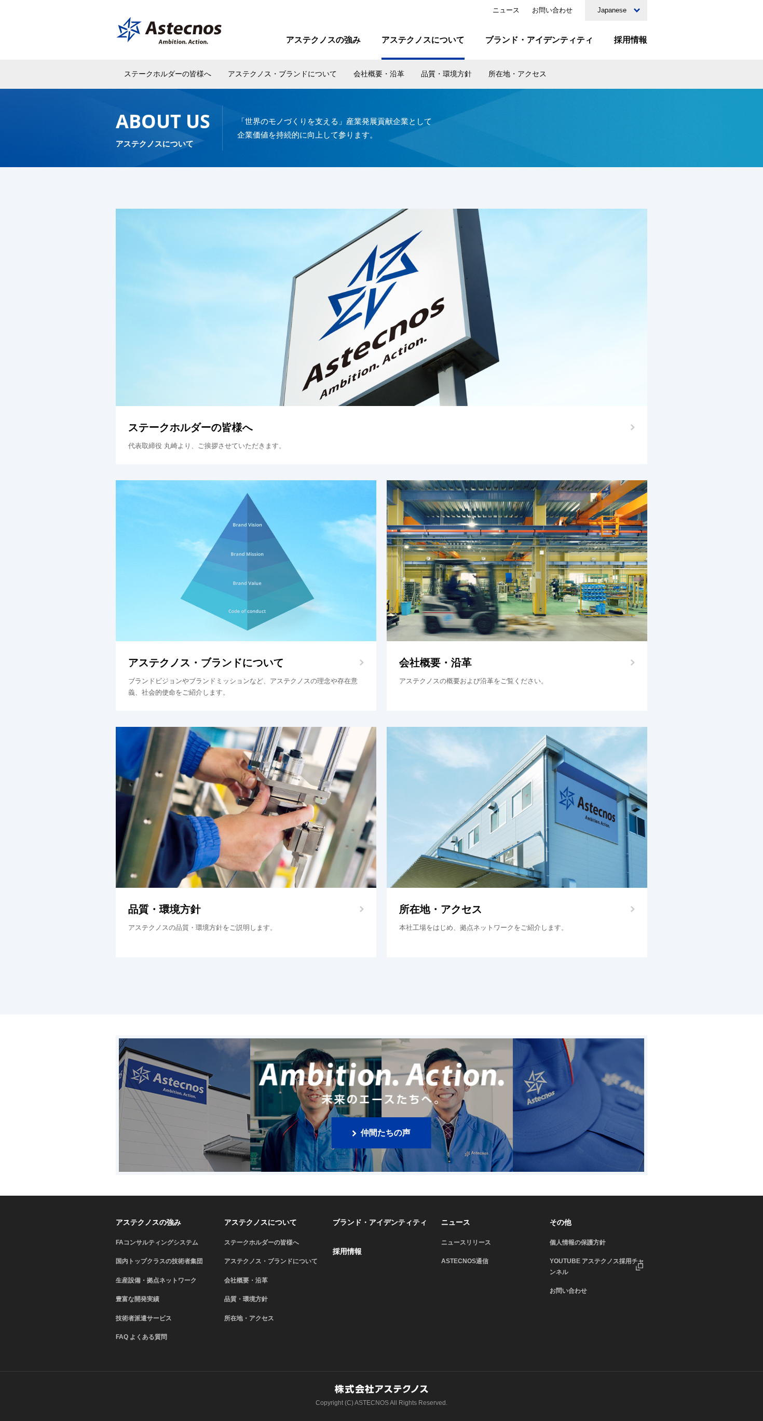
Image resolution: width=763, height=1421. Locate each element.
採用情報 (630, 40)
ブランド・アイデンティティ (539, 40)
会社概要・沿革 (378, 74)
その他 (560, 1222)
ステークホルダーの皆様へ (167, 74)
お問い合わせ (552, 10)
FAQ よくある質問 (141, 1337)
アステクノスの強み (323, 40)
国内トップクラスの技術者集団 (159, 1261)
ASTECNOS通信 (464, 1261)
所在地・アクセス (517, 74)
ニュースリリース (466, 1242)
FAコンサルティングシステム (157, 1242)
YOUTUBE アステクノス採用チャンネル (597, 1266)
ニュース (506, 10)
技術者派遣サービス (144, 1318)
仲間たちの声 (386, 1132)
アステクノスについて (423, 40)
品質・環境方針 (446, 74)
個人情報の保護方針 (578, 1242)
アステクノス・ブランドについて (282, 74)
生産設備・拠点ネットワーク (156, 1280)
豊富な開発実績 (137, 1299)
